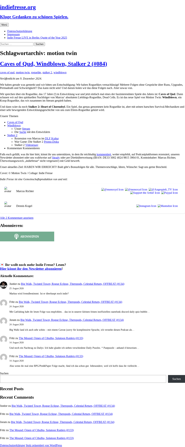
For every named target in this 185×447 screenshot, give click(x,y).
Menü (4, 24)
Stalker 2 (12, 135)
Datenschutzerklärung (19, 31)
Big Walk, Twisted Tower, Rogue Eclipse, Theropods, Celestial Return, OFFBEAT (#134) (72, 283)
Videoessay (31, 144)
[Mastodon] (167, 206)
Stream (26, 128)
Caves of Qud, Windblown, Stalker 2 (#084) (53, 63)
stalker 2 (47, 72)
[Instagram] (145, 206)
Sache (22, 131)
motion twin (23, 72)
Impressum (13, 34)
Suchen (4, 373)
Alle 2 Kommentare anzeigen (16, 217)
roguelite (36, 72)
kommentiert (104, 154)
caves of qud (7, 72)
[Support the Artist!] (144, 192)
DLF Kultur (52, 138)
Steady (56, 157)
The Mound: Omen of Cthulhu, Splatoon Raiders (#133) (51, 338)
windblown (59, 72)
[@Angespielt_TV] (162, 189)
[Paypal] (169, 192)
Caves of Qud (15, 122)
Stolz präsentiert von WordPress (44, 445)
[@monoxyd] (112, 189)
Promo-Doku (51, 141)
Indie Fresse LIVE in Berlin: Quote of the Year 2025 (37, 37)
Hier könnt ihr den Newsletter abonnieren (31, 269)
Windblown (14, 125)
